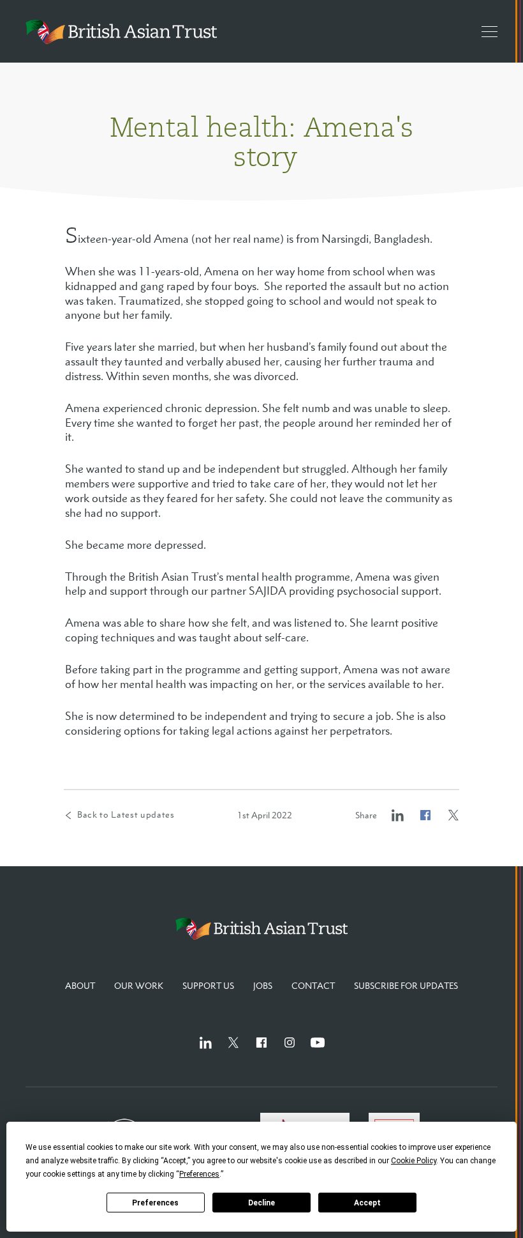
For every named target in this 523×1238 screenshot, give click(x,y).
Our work (138, 985)
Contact (313, 985)
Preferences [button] (199, 1174)
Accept (367, 1202)
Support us (208, 985)
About (80, 985)
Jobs (262, 985)
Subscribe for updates (406, 985)
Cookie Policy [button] (413, 1160)
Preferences (155, 1202)
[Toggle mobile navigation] (483, 31)
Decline (261, 1202)
